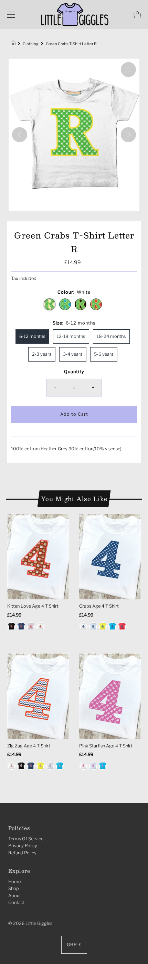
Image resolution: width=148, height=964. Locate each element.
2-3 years (42, 354)
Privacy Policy (22, 845)
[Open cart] (137, 14)
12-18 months (71, 336)
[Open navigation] (11, 14)
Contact (16, 902)
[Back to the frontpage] (14, 44)
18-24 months (111, 336)
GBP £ (74, 944)
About (14, 895)
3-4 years (73, 354)
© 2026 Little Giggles (30, 923)
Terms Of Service (25, 838)
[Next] (128, 134)
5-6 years (104, 354)
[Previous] (19, 134)
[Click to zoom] (128, 69)
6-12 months (32, 336)
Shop (13, 888)
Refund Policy (22, 852)
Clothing (31, 43)
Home (14, 881)
